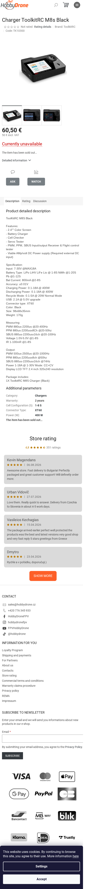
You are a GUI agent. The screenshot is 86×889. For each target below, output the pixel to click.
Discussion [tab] (40, 201)
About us (7, 665)
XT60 (38, 410)
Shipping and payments (16, 655)
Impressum (9, 700)
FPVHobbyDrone (18, 628)
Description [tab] (12, 201)
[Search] (56, 5)
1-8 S (38, 405)
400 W (39, 415)
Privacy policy (10, 690)
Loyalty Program (12, 650)
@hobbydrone (17, 633)
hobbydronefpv (17, 622)
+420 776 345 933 (19, 610)
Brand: (65, 26)
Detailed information (14, 160)
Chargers (41, 395)
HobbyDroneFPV (18, 616)
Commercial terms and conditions (23, 680)
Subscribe (12, 755)
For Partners (10, 660)
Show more (43, 576)
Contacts (7, 670)
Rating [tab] (26, 201)
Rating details (42, 26)
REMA (6, 695)
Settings (41, 866)
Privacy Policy (73, 747)
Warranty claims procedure (18, 685)
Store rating (43, 439)
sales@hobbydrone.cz (22, 604)
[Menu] (77, 5)
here (76, 856)
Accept (42, 879)
